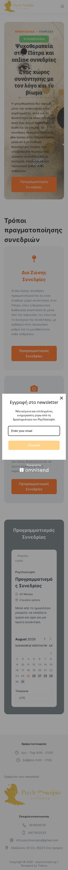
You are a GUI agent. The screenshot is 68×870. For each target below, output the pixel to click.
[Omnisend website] (34, 468)
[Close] (61, 398)
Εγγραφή (34, 445)
